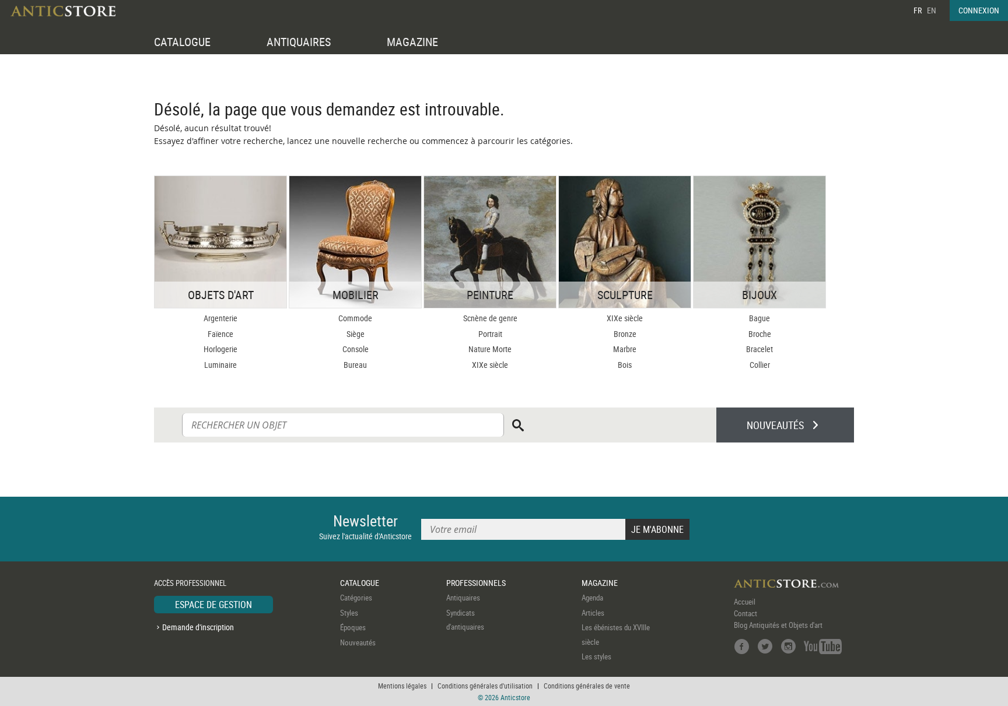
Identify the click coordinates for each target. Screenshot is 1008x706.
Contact (745, 613)
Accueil (744, 601)
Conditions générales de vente (587, 685)
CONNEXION (978, 10)
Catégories (356, 597)
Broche (759, 333)
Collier (760, 364)
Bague (759, 318)
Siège (355, 333)
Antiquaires (463, 597)
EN (931, 10)
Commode (355, 318)
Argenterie (220, 318)
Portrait (490, 333)
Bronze (625, 333)
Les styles (596, 656)
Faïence (220, 333)
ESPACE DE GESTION (213, 604)
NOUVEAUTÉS (775, 425)
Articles (593, 612)
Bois (625, 364)
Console (355, 348)
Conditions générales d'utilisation (485, 685)
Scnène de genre (490, 318)
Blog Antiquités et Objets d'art (778, 625)
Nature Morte (490, 348)
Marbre (624, 348)
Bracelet (759, 348)
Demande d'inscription (198, 627)
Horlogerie (220, 348)
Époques (353, 627)
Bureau (355, 364)
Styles (349, 612)
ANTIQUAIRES (299, 42)
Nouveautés (358, 642)
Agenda (592, 597)
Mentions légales (402, 685)
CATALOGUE (182, 42)
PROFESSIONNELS (476, 582)
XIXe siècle (490, 364)
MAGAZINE (412, 42)
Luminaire (220, 364)
